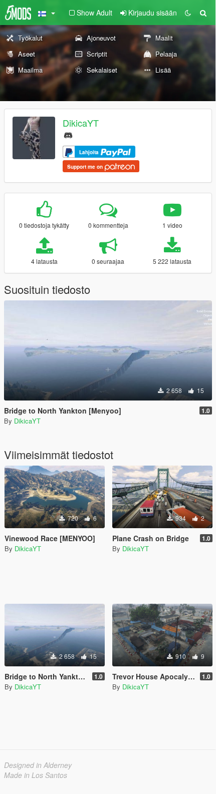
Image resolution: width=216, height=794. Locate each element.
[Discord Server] (68, 134)
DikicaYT (81, 122)
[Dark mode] (188, 12)
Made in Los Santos (35, 775)
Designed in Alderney (38, 765)
